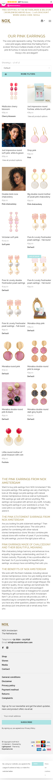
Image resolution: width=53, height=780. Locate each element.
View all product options (37, 116)
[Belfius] (48, 746)
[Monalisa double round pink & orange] (39, 351)
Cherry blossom (9, 116)
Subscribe (26, 722)
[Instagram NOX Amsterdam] (7, 648)
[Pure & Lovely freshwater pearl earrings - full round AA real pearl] (39, 265)
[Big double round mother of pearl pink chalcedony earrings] (39, 179)
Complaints (7, 698)
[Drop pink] (39, 135)
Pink (29, 157)
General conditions (11, 677)
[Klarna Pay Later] (49, 750)
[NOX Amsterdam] (5, 624)
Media (5, 665)
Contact (6, 669)
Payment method (10, 690)
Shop (4, 656)
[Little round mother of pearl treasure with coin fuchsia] (14, 437)
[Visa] (48, 743)
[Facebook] (3, 648)
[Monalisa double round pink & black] (14, 394)
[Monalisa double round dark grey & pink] (39, 394)
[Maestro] (43, 746)
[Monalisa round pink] (14, 351)
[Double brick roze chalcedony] (14, 179)
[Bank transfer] (33, 743)
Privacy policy (8, 685)
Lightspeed (6, 747)
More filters (28, 74)
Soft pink (6, 244)
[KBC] (44, 750)
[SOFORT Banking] (38, 746)
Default (30, 247)
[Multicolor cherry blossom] (14, 91)
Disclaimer (7, 681)
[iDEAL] (38, 743)
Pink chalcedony (9, 204)
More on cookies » (47, 769)
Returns (5, 694)
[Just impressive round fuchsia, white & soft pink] (39, 91)
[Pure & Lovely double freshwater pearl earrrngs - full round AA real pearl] (14, 265)
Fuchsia (5, 462)
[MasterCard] (43, 743)
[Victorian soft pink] (14, 222)
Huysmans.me (7, 749)
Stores (5, 661)
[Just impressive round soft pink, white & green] (14, 135)
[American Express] (39, 750)
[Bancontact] (33, 746)
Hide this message (38, 764)
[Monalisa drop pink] (39, 308)
